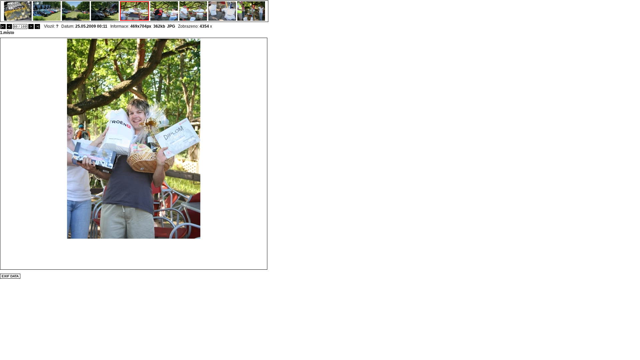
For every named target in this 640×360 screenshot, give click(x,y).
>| (37, 26)
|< (3, 26)
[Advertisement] (133, 254)
